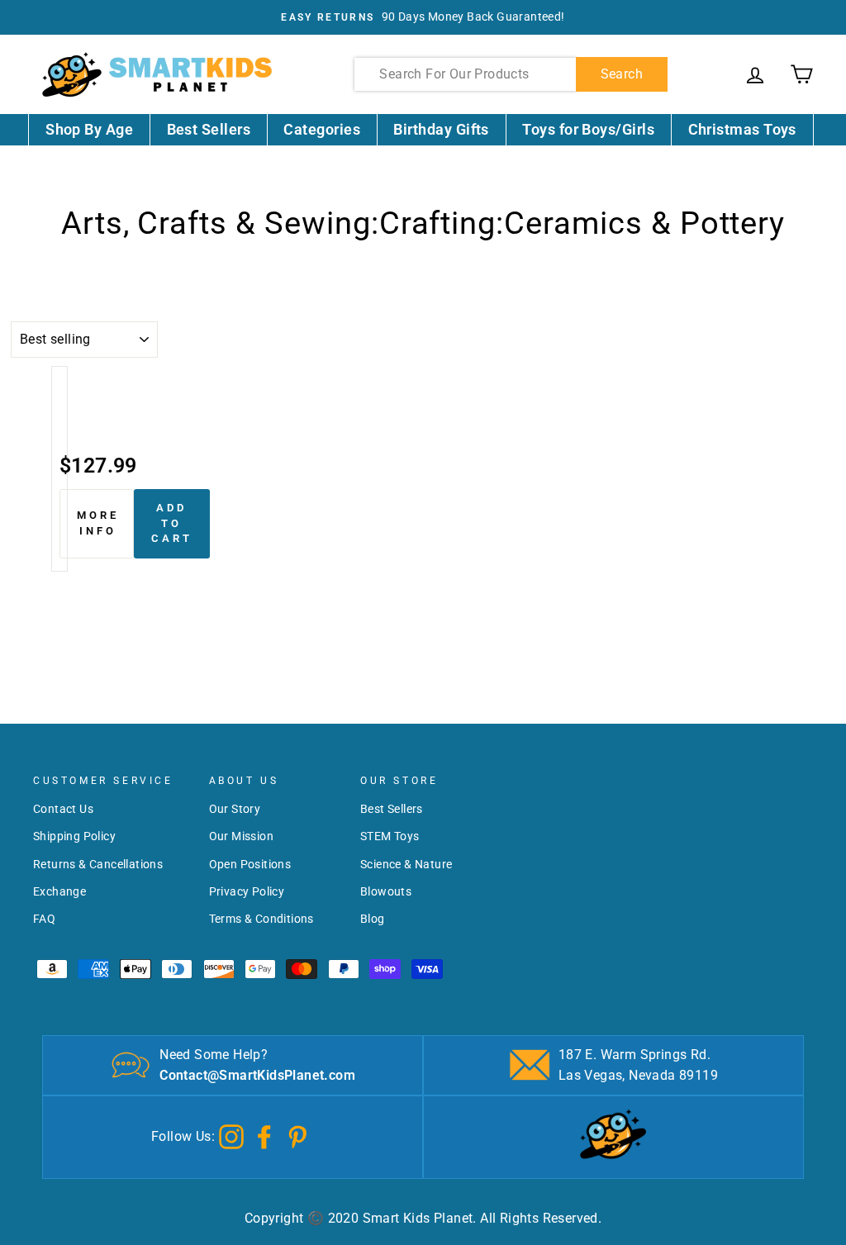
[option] (423, 17)
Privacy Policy (247, 891)
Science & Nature (406, 864)
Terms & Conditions (261, 918)
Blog (372, 918)
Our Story (235, 808)
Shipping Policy (74, 836)
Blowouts (385, 891)
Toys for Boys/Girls (588, 129)
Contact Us (63, 808)
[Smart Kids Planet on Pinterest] (297, 1135)
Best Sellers (209, 129)
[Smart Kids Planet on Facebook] (264, 1135)
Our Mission (241, 836)
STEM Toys (390, 836)
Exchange (59, 891)
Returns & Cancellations (98, 864)
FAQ (44, 918)
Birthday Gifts (440, 129)
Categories (321, 129)
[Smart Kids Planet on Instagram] (231, 1135)
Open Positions (250, 864)
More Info (98, 522)
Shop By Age (89, 129)
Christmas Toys (742, 129)
